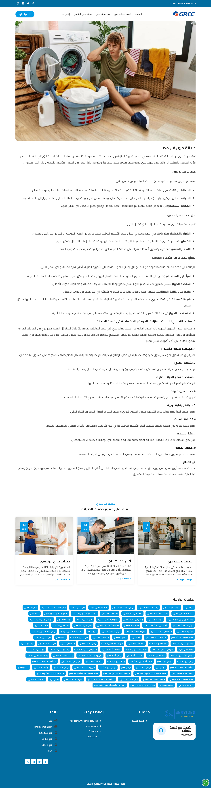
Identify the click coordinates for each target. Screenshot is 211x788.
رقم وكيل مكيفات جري (133, 619)
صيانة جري (188, 607)
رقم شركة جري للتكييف (59, 649)
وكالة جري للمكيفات (116, 661)
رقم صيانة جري (103, 14)
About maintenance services (84, 721)
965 (50, 721)
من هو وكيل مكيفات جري (41, 619)
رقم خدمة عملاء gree (73, 679)
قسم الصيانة (138, 721)
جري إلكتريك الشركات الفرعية (90, 655)
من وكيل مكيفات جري (70, 661)
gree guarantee (166, 685)
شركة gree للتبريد (186, 649)
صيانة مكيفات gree (109, 613)
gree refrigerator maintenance (116, 673)
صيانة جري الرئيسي (83, 14)
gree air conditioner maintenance (83, 673)
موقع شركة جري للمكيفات (181, 655)
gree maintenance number (181, 667)
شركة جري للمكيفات (79, 637)
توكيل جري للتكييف (108, 667)
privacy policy (91, 726)
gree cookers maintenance (181, 679)
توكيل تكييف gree (61, 667)
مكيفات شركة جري (134, 655)
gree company (120, 637)
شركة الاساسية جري (47, 643)
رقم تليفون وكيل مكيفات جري (180, 619)
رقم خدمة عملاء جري (128, 679)
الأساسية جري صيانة (98, 607)
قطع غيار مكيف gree (83, 625)
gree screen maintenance (154, 679)
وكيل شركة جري (68, 643)
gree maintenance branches (142, 685)
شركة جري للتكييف (43, 637)
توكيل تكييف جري (143, 667)
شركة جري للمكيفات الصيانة (155, 625)
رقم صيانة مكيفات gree (135, 631)
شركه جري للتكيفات (36, 649)
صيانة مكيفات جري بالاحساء (84, 613)
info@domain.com (43, 727)
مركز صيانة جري (41, 625)
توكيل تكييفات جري (185, 631)
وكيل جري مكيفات (185, 661)
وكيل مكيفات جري (101, 637)
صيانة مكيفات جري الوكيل (71, 631)
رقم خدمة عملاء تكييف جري (54, 607)
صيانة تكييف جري (155, 619)
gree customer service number (101, 679)
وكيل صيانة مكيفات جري (122, 607)
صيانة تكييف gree (131, 625)
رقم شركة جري (27, 643)
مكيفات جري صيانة (84, 619)
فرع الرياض (47, 745)
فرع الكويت (47, 739)
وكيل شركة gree (114, 655)
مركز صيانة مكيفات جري (108, 619)
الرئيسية (139, 14)
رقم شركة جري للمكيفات (182, 643)
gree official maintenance (182, 637)
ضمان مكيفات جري (36, 679)
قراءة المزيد (185, 579)
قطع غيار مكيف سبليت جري (56, 613)
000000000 (175, 3)
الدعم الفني (25, 14)
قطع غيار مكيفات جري (132, 613)
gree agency (23, 667)
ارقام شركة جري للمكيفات (141, 661)
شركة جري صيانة (78, 607)
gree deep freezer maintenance (50, 673)
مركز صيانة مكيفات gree (183, 625)
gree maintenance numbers (44, 661)
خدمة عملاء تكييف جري (183, 613)
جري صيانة (92, 631)
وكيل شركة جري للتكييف (37, 655)
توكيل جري (160, 667)
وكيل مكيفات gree (88, 643)
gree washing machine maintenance (150, 673)
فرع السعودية (45, 733)
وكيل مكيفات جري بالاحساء (43, 631)
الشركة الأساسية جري (111, 649)
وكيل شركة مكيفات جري (161, 631)
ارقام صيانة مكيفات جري (157, 613)
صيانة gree (34, 613)
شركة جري (135, 637)
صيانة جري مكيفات (61, 625)
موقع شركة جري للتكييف (112, 643)
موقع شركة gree (164, 661)
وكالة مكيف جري (41, 667)
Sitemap (93, 731)
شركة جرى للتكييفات (156, 655)
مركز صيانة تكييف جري (110, 631)
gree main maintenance (156, 637)
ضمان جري (54, 679)
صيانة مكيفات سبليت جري (108, 625)
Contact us (92, 736)
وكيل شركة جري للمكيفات (85, 649)
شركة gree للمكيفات (158, 643)
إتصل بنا (66, 14)
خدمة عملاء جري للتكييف (136, 649)
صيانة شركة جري (64, 619)
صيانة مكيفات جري (171, 607)
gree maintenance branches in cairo (109, 685)
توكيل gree (126, 667)
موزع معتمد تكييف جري (84, 667)
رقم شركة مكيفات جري (63, 655)
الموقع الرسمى (93, 784)
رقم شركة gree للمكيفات (162, 649)
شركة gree (60, 637)
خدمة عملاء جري (122, 14)
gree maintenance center (182, 673)
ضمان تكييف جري (185, 685)
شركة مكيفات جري (136, 643)
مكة (50, 751)
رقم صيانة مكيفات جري (148, 607)
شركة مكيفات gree (94, 661)
